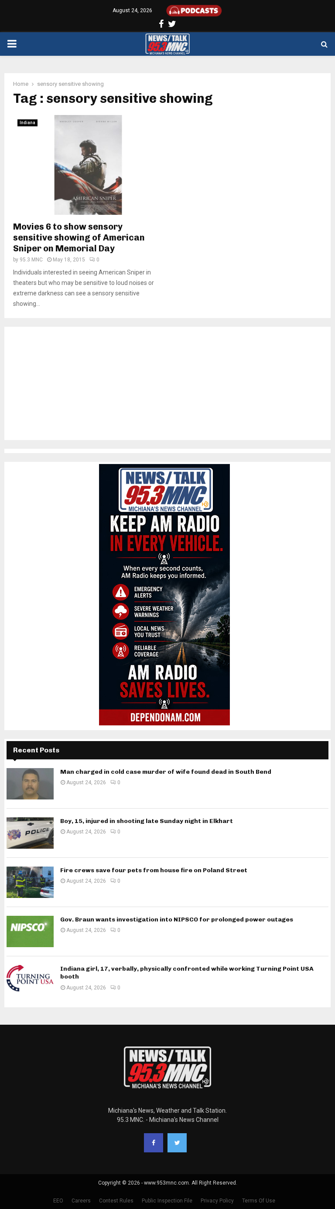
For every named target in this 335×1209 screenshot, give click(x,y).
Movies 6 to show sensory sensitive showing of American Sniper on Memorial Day (79, 237)
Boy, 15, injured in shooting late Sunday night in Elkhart (146, 821)
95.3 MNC (31, 260)
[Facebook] (153, 1142)
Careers (81, 1201)
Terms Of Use (258, 1201)
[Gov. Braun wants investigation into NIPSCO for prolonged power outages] (30, 931)
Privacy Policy (217, 1201)
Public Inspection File (167, 1201)
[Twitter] (177, 1142)
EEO (58, 1201)
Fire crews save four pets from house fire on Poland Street (153, 870)
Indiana (27, 122)
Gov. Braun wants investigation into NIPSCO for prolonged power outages (176, 919)
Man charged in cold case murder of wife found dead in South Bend (165, 772)
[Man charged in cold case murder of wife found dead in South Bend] (30, 783)
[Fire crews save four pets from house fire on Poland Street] (30, 882)
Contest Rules (116, 1201)
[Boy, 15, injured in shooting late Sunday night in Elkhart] (30, 833)
